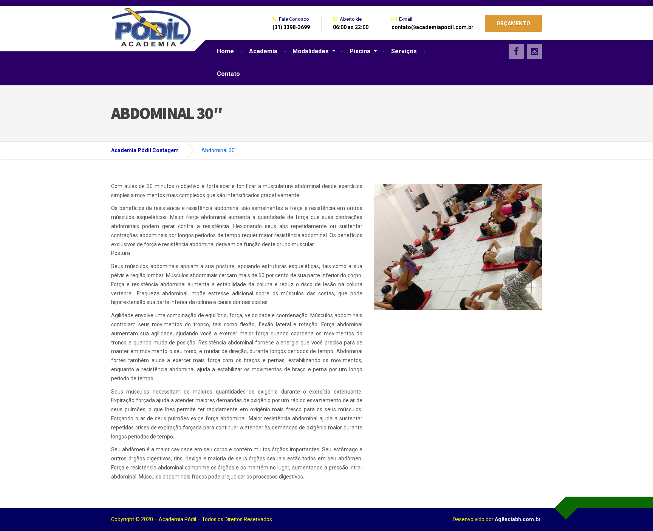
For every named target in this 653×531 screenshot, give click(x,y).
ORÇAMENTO (513, 23)
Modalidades (310, 51)
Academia (263, 51)
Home (225, 51)
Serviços (404, 51)
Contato (228, 73)
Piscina (360, 51)
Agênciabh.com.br (518, 519)
